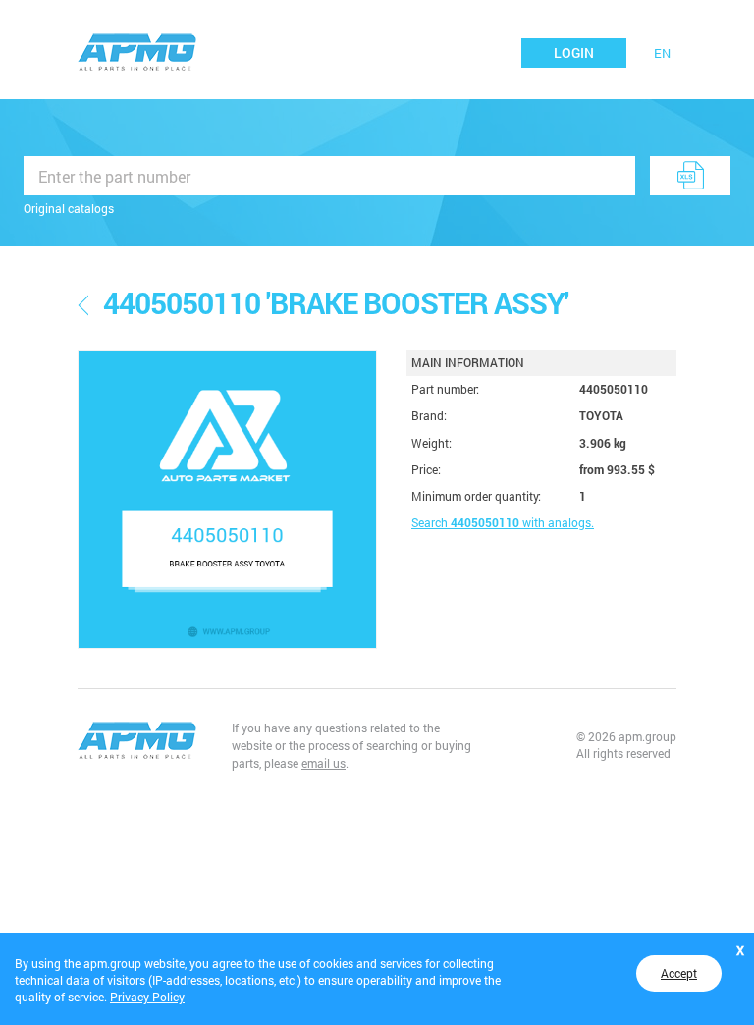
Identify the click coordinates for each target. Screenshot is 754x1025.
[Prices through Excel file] (690, 175)
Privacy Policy (147, 996)
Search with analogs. (502, 522)
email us (323, 763)
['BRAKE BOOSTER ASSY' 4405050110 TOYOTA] (227, 499)
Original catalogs (69, 208)
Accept (679, 973)
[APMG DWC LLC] (137, 50)
